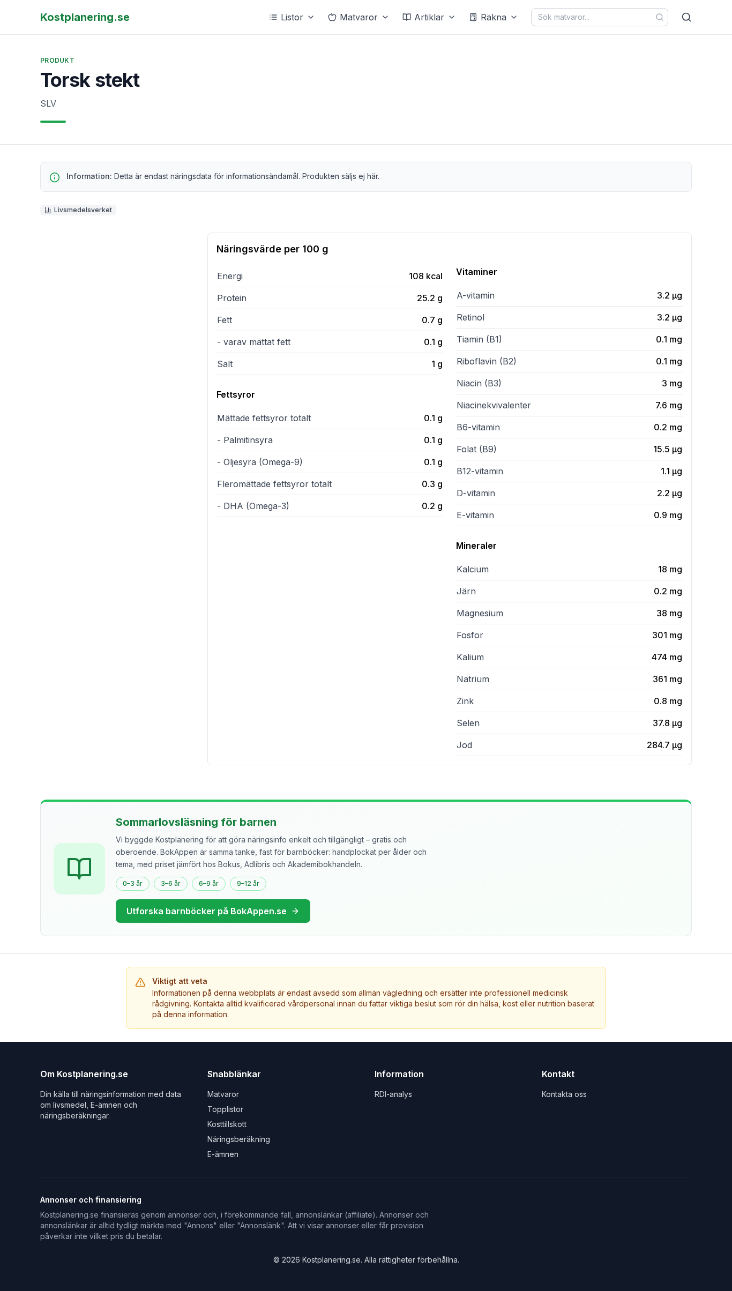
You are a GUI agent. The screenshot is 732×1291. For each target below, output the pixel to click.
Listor (292, 17)
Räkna (493, 17)
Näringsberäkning (238, 1139)
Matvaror (359, 17)
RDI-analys (393, 1094)
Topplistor (225, 1109)
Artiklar (429, 17)
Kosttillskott (227, 1124)
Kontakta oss (564, 1094)
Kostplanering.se (85, 17)
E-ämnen (222, 1154)
